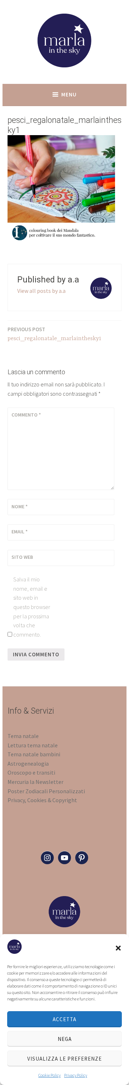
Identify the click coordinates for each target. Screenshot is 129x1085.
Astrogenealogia (28, 763)
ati (81, 791)
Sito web (22, 557)
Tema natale (23, 735)
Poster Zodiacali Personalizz (43, 791)
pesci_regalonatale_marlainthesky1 (54, 334)
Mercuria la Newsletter (35, 781)
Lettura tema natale (33, 745)
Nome (19, 506)
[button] (118, 948)
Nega (65, 1039)
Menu (69, 94)
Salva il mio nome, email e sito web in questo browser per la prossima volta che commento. (31, 607)
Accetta (64, 1019)
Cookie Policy (49, 1075)
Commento (26, 414)
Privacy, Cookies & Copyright (42, 800)
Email (19, 531)
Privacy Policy (75, 1075)
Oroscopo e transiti (31, 772)
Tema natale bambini (34, 754)
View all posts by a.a (41, 290)
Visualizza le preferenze (64, 1058)
